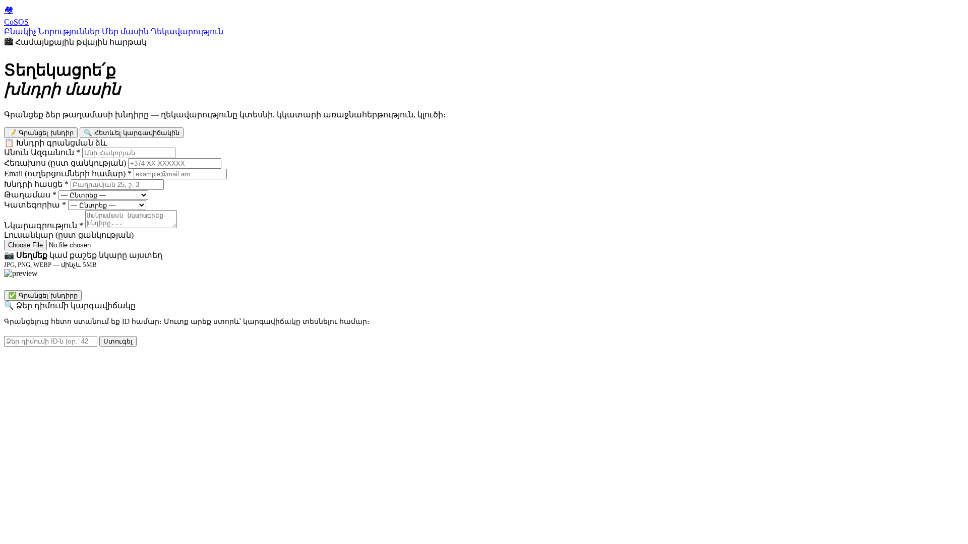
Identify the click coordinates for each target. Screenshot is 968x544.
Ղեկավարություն (187, 31)
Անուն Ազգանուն (42, 152)
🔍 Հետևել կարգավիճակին (131, 133)
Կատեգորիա (35, 204)
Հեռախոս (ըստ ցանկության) (65, 163)
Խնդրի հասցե (36, 184)
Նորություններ (69, 31)
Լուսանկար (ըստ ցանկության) (69, 235)
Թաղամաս (30, 194)
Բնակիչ (20, 31)
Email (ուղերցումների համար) (68, 173)
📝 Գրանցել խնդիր (41, 133)
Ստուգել (118, 341)
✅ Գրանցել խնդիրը (43, 295)
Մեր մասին (125, 31)
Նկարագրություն (43, 225)
